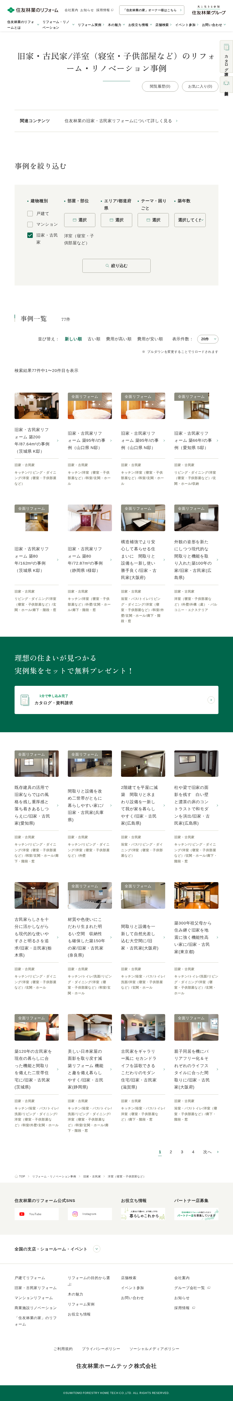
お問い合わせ (132, 1298)
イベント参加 (185, 25)
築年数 (184, 201)
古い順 (94, 339)
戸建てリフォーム (30, 1278)
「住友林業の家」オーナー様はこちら (150, 10)
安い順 (150, 339)
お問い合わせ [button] (212, 25)
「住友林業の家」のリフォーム (36, 1321)
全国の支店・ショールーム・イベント (51, 1249)
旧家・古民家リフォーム (36, 1288)
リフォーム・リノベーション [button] (56, 24)
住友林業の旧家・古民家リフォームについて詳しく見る (118, 121)
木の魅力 (75, 1294)
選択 (83, 220)
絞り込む (119, 265)
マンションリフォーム (34, 1298)
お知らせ (87, 10)
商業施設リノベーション (36, 1308)
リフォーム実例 (89, 25)
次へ (207, 1152)
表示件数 (181, 339)
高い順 (119, 339)
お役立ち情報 (79, 1314)
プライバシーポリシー (101, 1349)
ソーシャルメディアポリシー (154, 1349)
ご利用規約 (63, 1349)
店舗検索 (162, 25)
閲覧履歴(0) (160, 86)
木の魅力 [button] (115, 25)
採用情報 (103, 10)
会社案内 (71, 10)
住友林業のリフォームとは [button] (20, 24)
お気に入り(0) (200, 86)
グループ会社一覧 (190, 1288)
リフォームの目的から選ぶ (89, 1281)
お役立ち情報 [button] (138, 25)
